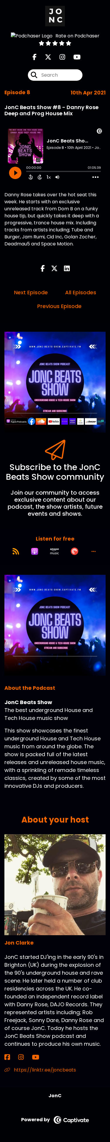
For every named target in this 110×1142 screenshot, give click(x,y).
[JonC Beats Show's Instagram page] (59, 57)
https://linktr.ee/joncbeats (44, 1070)
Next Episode (31, 292)
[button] (94, 551)
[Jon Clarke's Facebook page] (10, 1057)
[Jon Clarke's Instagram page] (24, 1057)
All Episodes (80, 292)
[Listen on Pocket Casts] (74, 551)
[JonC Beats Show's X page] (44, 57)
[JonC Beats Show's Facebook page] (35, 57)
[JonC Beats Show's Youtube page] (73, 57)
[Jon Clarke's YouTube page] (39, 1057)
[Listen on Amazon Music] (54, 551)
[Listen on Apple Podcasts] (35, 551)
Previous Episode (59, 306)
